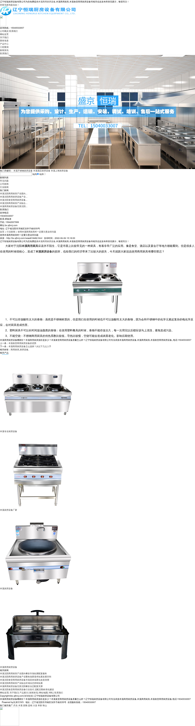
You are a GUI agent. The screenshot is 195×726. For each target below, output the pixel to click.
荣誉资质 (4, 40)
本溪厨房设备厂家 (8, 509)
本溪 (20, 705)
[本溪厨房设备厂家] (38, 470)
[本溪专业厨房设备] (38, 391)
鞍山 (45, 705)
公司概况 (4, 30)
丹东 (15, 705)
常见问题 (4, 180)
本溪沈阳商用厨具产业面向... (13, 193)
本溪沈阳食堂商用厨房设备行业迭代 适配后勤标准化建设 (27, 689)
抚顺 (25, 705)
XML (51, 692)
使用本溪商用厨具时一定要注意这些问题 (37, 231)
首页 (2, 231)
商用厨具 (15, 349)
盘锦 (30, 705)
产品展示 (24, 692)
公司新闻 (4, 183)
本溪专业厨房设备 (8, 431)
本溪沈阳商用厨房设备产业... (13, 196)
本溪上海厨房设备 (59, 170)
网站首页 (4, 34)
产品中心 (4, 43)
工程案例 (4, 46)
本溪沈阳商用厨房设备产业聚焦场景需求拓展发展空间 (25, 676)
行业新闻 (4, 187)
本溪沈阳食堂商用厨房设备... (13, 199)
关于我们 (4, 37)
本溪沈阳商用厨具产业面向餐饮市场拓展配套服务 (23, 673)
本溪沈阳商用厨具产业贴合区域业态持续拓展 (21, 682)
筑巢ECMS (18, 702)
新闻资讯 (4, 50)
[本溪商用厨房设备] (38, 627)
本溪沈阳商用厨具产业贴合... (13, 202)
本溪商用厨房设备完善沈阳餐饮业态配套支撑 (21, 686)
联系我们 (13, 30)
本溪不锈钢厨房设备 (23, 170)
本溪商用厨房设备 (46, 1)
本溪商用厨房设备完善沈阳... (13, 206)
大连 (35, 705)
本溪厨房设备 (6, 588)
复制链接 (28, 695)
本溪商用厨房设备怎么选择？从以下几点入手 (30, 346)
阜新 (40, 705)
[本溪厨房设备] (38, 548)
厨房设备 (24, 349)
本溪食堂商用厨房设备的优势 (22, 343)
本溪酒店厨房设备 (41, 170)
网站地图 (43, 692)
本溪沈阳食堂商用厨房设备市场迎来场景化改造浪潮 (24, 679)
